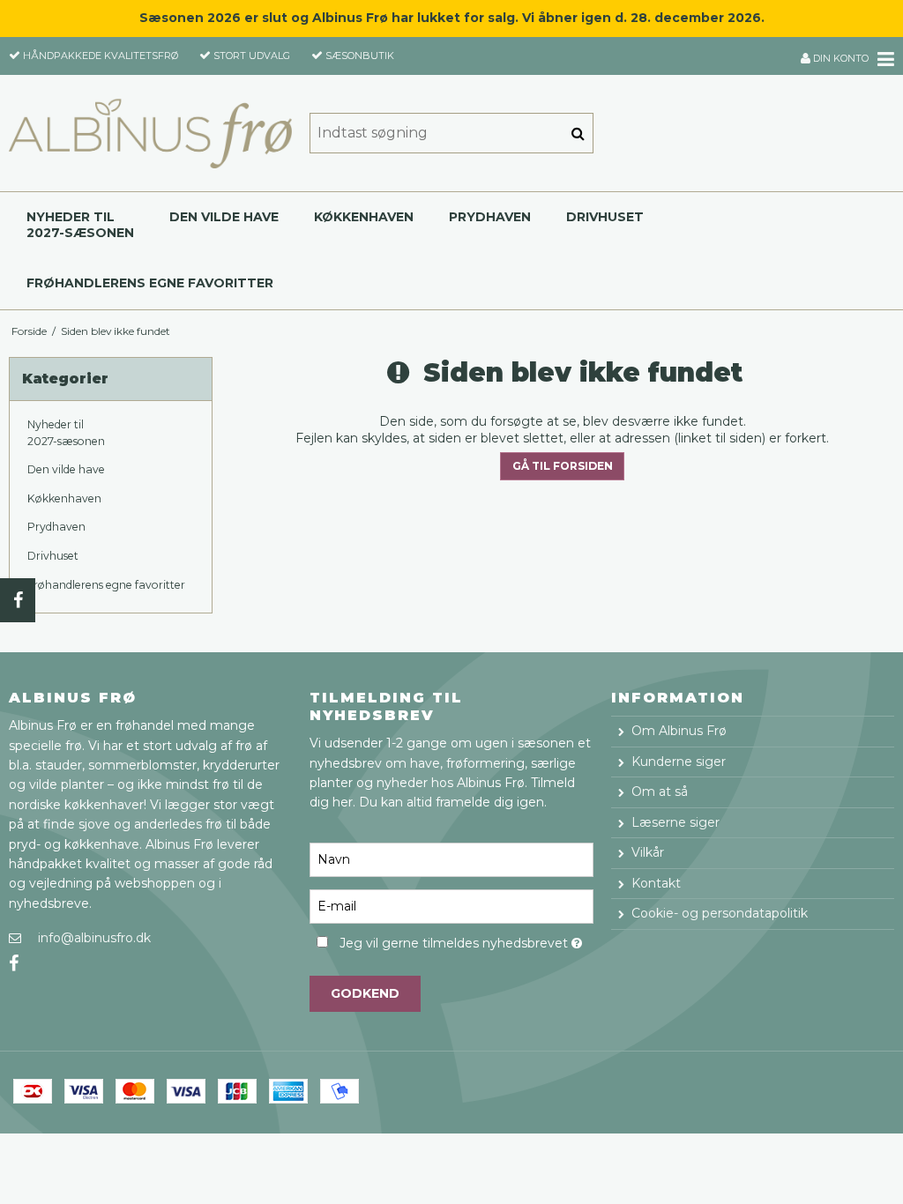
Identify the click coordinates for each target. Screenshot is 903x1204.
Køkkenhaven (364, 217)
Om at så (659, 791)
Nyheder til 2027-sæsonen (80, 225)
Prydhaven (490, 217)
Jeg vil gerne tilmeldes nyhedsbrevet (466, 941)
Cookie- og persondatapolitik (719, 913)
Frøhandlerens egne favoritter (149, 283)
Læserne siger (675, 822)
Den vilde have (224, 217)
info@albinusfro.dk (94, 938)
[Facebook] (17, 600)
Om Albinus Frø (679, 731)
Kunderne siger (678, 761)
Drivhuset (605, 217)
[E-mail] (451, 905)
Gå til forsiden (562, 465)
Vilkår (647, 852)
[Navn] (451, 858)
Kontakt (656, 883)
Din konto (839, 58)
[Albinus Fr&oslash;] (150, 133)
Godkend (365, 993)
